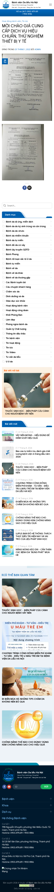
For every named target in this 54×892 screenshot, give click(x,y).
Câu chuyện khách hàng (18, 287)
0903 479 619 (32, 11)
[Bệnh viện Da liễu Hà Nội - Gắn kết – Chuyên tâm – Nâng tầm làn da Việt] (6, 4)
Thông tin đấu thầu (15, 333)
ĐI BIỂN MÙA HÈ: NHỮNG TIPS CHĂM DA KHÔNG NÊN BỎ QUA (32, 503)
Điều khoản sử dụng (23, 888)
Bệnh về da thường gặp (18, 277)
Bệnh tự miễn (13, 263)
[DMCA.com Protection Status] (27, 885)
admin (38, 49)
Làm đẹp (10, 319)
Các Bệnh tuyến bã (16, 282)
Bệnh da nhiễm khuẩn (17, 235)
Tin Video (10, 352)
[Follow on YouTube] (9, 787)
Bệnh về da (12, 268)
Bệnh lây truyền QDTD (17, 249)
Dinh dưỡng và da (15, 296)
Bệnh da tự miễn (14, 240)
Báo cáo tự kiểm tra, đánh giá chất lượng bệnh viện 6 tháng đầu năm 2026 (33, 454)
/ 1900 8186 (27, 14)
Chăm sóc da (12, 291)
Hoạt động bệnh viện (11, 21)
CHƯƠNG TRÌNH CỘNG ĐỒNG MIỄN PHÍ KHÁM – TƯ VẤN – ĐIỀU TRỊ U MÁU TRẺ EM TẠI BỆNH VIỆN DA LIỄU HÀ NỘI (32, 487)
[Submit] (4, 205)
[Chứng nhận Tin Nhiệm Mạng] (16, 871)
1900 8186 (29, 832)
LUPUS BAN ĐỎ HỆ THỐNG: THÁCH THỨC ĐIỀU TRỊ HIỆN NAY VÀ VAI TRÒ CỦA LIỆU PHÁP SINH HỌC (33, 536)
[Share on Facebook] (24, 188)
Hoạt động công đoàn (17, 310)
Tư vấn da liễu (13, 356)
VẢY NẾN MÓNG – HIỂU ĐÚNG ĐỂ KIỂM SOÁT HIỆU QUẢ (33, 436)
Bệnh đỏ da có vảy (15, 245)
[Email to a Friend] (29, 188)
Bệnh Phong (12, 254)
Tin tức (25, 21)
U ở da (9, 361)
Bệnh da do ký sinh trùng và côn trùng (26, 226)
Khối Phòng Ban (14, 314)
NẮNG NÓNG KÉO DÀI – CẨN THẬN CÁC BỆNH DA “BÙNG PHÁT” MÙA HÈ (33, 552)
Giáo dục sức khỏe (15, 300)
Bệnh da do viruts (15, 230)
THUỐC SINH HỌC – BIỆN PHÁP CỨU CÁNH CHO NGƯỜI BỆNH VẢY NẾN (27, 412)
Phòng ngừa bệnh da (16, 324)
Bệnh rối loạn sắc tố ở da (19, 259)
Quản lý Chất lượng (16, 329)
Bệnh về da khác (14, 273)
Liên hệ (36, 888)
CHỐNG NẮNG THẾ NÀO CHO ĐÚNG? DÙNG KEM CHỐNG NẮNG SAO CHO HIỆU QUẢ (33, 520)
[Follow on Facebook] (4, 787)
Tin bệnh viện (13, 338)
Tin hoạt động (13, 343)
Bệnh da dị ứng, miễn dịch (19, 221)
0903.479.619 (16, 832)
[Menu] (50, 4)
